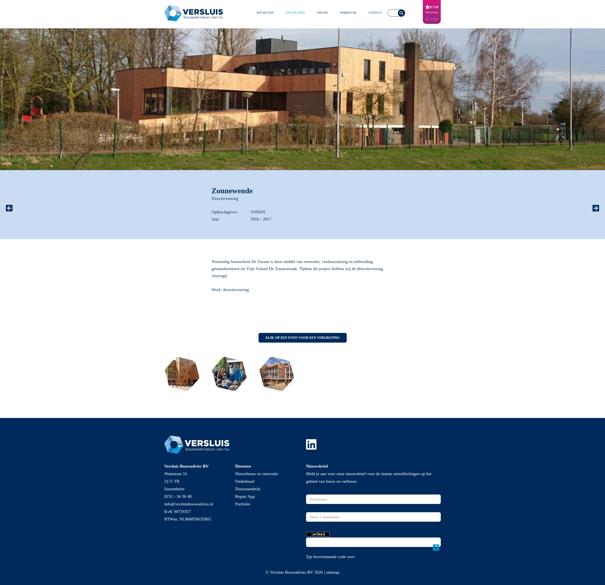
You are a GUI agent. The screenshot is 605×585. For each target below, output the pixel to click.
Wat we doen (295, 12)
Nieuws (322, 12)
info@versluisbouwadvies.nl (188, 504)
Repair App (245, 496)
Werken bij (348, 12)
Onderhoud (244, 481)
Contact (375, 12)
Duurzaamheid (247, 488)
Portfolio (242, 504)
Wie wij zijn (265, 12)
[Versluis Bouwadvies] (196, 12)
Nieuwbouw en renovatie (256, 473)
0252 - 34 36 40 (178, 496)
